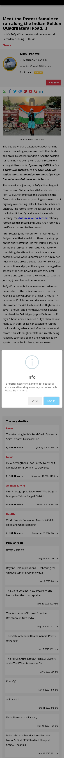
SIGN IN (51, 400)
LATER (35, 400)
